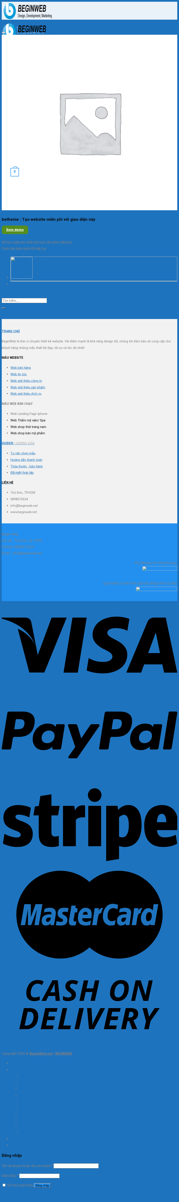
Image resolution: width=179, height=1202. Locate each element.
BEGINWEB (63, 1054)
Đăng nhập (42, 1185)
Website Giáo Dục (33, 1095)
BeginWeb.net (41, 1054)
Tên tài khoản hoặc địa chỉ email (27, 1166)
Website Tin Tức (31, 1126)
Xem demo (15, 230)
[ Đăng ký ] (33, 255)
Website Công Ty (32, 1088)
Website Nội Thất (32, 1120)
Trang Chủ (18, 1063)
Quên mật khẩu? (14, 1195)
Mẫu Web (17, 1069)
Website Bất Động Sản (36, 1082)
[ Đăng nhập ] (12, 255)
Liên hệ (15, 1145)
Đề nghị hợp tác (22, 473)
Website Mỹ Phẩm (33, 1114)
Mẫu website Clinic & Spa (38, 1132)
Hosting (16, 1139)
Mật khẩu (10, 1176)
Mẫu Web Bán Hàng (34, 1076)
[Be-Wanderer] (22, 277)
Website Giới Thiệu (33, 1101)
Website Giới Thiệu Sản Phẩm (41, 1107)
